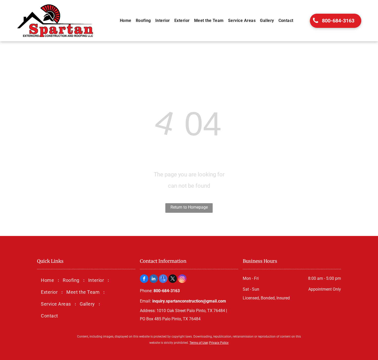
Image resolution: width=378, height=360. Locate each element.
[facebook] (144, 279)
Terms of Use (199, 343)
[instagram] (182, 279)
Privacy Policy (219, 343)
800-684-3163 (167, 290)
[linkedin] (153, 279)
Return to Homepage (189, 207)
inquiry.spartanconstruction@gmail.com (189, 301)
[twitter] (172, 279)
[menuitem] (126, 20)
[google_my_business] (163, 279)
